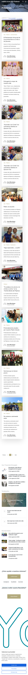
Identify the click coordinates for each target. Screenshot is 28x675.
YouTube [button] (20, 581)
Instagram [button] (6, 581)
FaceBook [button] (13, 581)
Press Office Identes (11, 56)
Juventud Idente (13, 34)
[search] (23, 1)
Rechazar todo (14, 672)
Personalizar (14, 668)
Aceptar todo (14, 665)
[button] (25, 1)
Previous (4, 454)
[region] (14, 662)
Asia (4, 34)
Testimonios (12, 244)
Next (16, 454)
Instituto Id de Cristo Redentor (11, 1)
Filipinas (8, 34)
